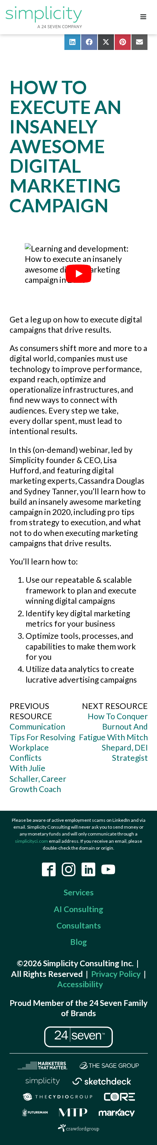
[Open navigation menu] (143, 17)
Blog (78, 941)
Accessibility (80, 984)
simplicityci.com (31, 841)
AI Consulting (78, 909)
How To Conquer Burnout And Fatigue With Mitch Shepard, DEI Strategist (113, 736)
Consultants (78, 925)
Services (79, 892)
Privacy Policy (116, 973)
